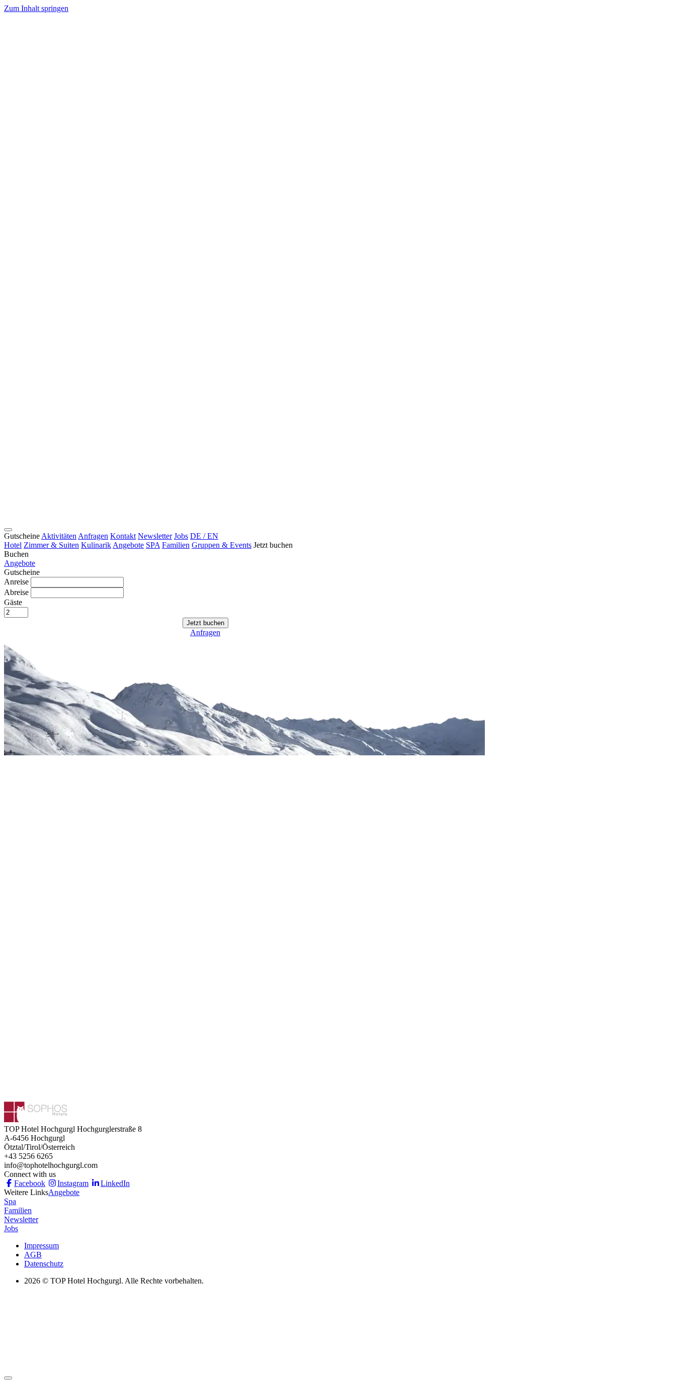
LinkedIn (115, 1183)
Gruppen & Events (221, 545)
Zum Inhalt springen (36, 8)
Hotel (13, 545)
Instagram (73, 1183)
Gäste (13, 602)
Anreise (16, 581)
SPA (153, 545)
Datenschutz (43, 1263)
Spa (10, 1201)
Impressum (41, 1245)
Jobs (181, 536)
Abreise (16, 592)
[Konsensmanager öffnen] (8, 1377)
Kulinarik (96, 545)
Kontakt (123, 536)
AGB (33, 1254)
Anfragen (93, 536)
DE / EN (204, 536)
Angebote (128, 545)
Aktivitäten (58, 536)
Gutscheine (22, 536)
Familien (176, 545)
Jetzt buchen (273, 545)
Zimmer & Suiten (51, 545)
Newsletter (155, 536)
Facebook (29, 1183)
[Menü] (8, 529)
